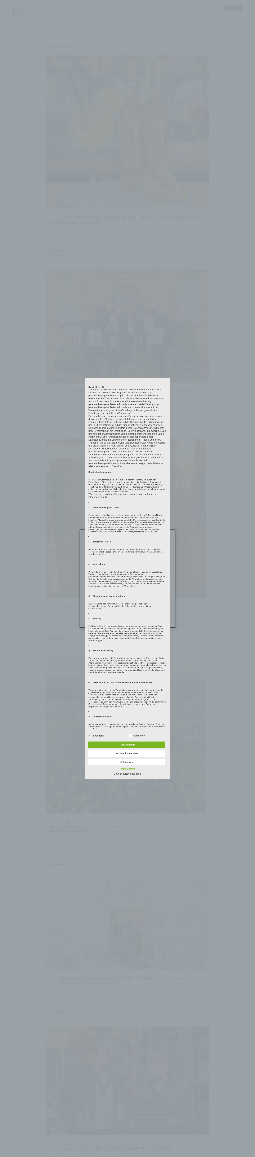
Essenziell (98, 735)
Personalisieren (127, 769)
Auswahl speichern (127, 753)
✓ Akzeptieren (127, 744)
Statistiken (139, 735)
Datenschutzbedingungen (127, 774)
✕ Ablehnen (127, 762)
